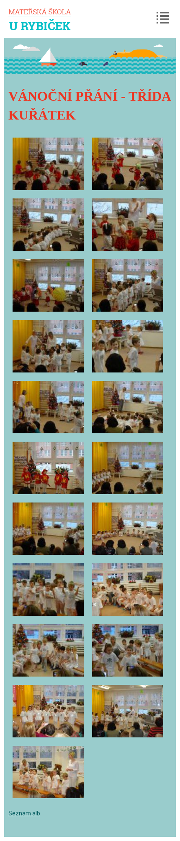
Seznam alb (24, 813)
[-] (48, 164)
